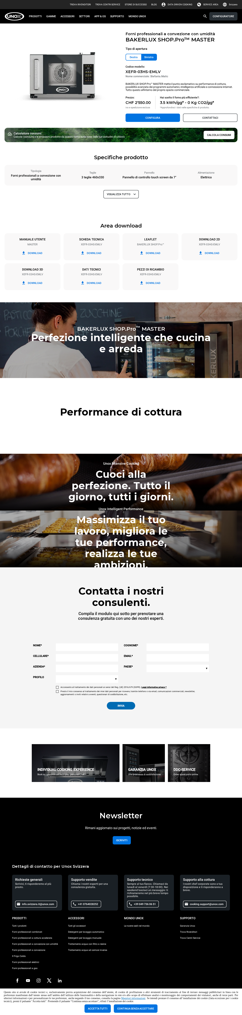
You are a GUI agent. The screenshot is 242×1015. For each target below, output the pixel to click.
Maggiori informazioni (133, 998)
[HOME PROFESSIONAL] (16, 16)
